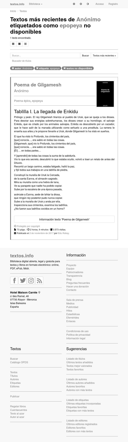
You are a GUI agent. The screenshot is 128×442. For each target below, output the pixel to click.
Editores (14, 386)
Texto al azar (17, 413)
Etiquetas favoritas (76, 407)
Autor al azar (17, 417)
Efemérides (72, 317)
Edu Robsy (63, 233)
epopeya (71, 25)
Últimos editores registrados (81, 424)
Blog (68, 279)
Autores (14, 379)
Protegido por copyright (28, 226)
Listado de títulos (75, 358)
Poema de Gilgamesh (37, 84)
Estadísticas (73, 314)
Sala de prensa (74, 300)
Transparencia (74, 275)
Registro (113, 4)
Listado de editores (76, 420)
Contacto (71, 290)
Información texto (64, 219)
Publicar (14, 396)
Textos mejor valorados (79, 366)
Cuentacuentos (18, 410)
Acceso (100, 4)
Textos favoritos (75, 369)
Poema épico (22, 101)
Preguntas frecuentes (78, 283)
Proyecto (71, 265)
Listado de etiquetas (77, 400)
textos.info (22, 255)
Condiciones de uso (77, 331)
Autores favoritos (75, 386)
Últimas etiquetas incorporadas (83, 403)
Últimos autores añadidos (80, 383)
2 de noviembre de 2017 (42, 233)
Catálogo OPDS (19, 362)
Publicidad (72, 307)
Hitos (69, 310)
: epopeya (49, 68)
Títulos (14, 376)
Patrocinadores (74, 272)
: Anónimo (23, 68)
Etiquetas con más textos (80, 410)
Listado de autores (76, 379)
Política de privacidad (78, 334)
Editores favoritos (76, 427)
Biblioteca (35, 4)
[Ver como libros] (13, 43)
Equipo (70, 268)
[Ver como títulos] (19, 43)
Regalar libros (18, 406)
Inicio (13, 11)
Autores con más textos (79, 390)
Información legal (75, 338)
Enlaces (70, 321)
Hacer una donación (77, 286)
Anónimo (88, 19)
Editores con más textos (79, 431)
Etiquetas (15, 383)
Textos (23, 11)
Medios (70, 303)
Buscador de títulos (21, 60)
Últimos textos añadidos (79, 362)
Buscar (14, 358)
